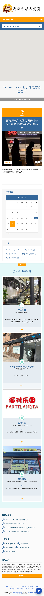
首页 (15, 99)
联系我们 (12, 589)
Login (41, 19)
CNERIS (30, 593)
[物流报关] (21, 474)
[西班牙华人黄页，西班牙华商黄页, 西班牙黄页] (22, 8)
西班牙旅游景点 (31, 254)
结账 (37, 587)
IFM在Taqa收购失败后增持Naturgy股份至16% (20, 527)
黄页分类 (34, 589)
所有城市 (30, 587)
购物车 (27, 589)
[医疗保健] (21, 361)
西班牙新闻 (12, 254)
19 (36, 218)
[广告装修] (21, 305)
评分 (21, 329)
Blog (12, 587)
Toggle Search (12, 26)
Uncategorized (14, 250)
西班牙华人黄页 (17, 593)
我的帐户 (23, 587)
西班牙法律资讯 (14, 258)
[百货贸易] (21, 417)
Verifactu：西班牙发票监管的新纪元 (17, 520)
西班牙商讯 (8, 162)
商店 (17, 587)
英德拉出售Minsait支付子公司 (15, 524)
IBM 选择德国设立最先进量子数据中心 (18, 531)
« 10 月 (8, 233)
